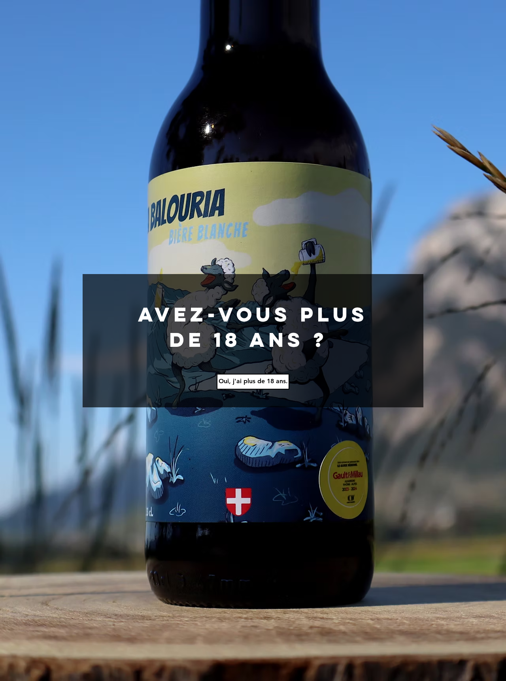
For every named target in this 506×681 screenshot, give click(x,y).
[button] (253, 382)
